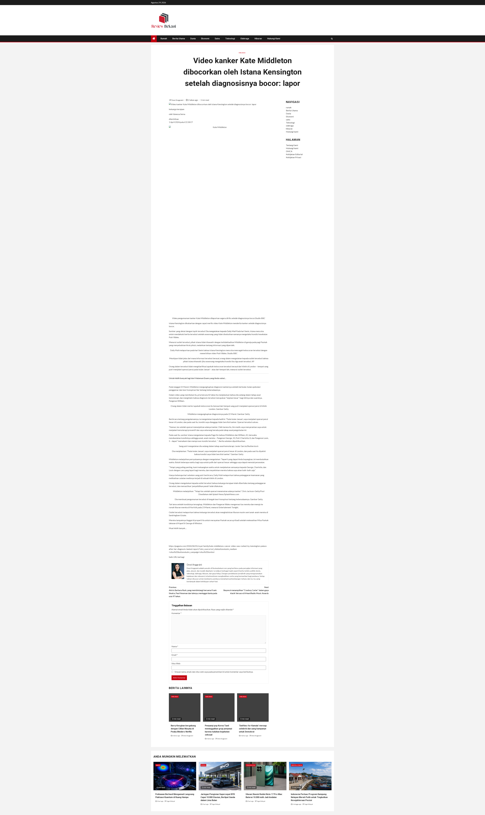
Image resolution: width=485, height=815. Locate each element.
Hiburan (242, 53)
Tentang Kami (292, 145)
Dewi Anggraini (177, 100)
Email (175, 655)
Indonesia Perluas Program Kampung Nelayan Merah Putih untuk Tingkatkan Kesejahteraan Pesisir (309, 797)
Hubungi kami (273, 38)
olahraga (244, 38)
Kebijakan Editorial (294, 154)
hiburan (258, 38)
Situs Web (176, 663)
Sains (158, 765)
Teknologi (230, 38)
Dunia (193, 38)
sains (217, 38)
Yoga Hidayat (170, 801)
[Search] (331, 38)
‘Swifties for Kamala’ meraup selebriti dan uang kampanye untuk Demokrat (253, 728)
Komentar (176, 613)
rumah (164, 38)
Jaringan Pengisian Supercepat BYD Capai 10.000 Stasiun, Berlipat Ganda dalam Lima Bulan (218, 797)
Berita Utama (178, 38)
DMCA (289, 151)
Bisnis (203, 765)
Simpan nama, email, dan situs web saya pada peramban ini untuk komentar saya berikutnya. (214, 672)
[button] (219, 552)
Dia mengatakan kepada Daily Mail (220, 331)
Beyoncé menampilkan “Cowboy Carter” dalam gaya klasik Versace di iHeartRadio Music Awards (246, 590)
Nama (175, 646)
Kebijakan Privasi (293, 157)
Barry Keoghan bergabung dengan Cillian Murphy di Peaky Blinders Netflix (183, 728)
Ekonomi (205, 38)
